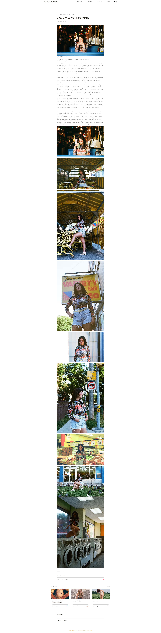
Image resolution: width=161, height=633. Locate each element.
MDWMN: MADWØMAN (51, 2)
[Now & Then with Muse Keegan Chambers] (60, 594)
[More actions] (103, 14)
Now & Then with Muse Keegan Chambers (58, 602)
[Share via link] (67, 575)
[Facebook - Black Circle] (114, 1)
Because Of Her (77, 601)
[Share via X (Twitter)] (61, 575)
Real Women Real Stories (62, 571)
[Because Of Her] (80, 594)
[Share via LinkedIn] (64, 575)
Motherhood (96, 601)
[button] (108, 3)
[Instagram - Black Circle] (116, 1)
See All (108, 586)
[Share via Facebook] (57, 575)
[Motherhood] (101, 594)
